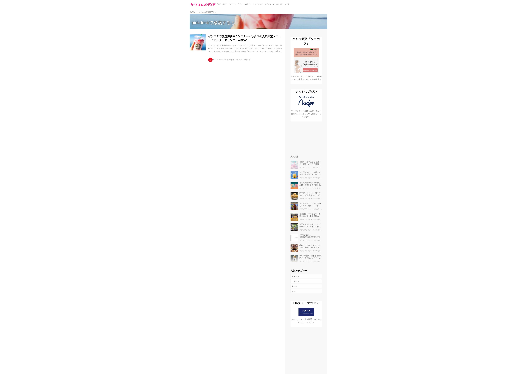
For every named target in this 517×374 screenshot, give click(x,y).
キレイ (294, 286)
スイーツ (295, 276)
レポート (295, 281)
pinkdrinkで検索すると (213, 22)
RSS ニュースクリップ (221, 60)
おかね (294, 291)
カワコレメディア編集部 (241, 60)
